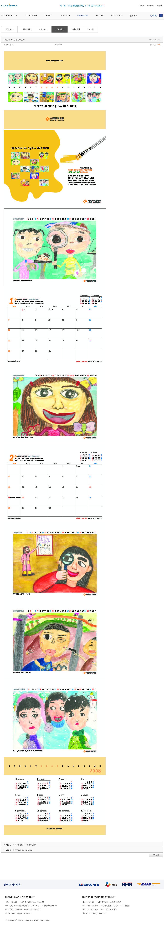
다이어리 (91, 29)
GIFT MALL (116, 15)
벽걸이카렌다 (26, 29)
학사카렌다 (75, 29)
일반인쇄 (133, 15)
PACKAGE (65, 15)
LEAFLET (48, 15)
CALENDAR (82, 15)
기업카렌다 (9, 29)
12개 (158, 45)
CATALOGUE (31, 15)
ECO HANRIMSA (9, 15)
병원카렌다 (59, 29)
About (141, 5)
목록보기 (156, 855)
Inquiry (160, 5)
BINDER (100, 15)
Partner (150, 5)
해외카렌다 (43, 29)
